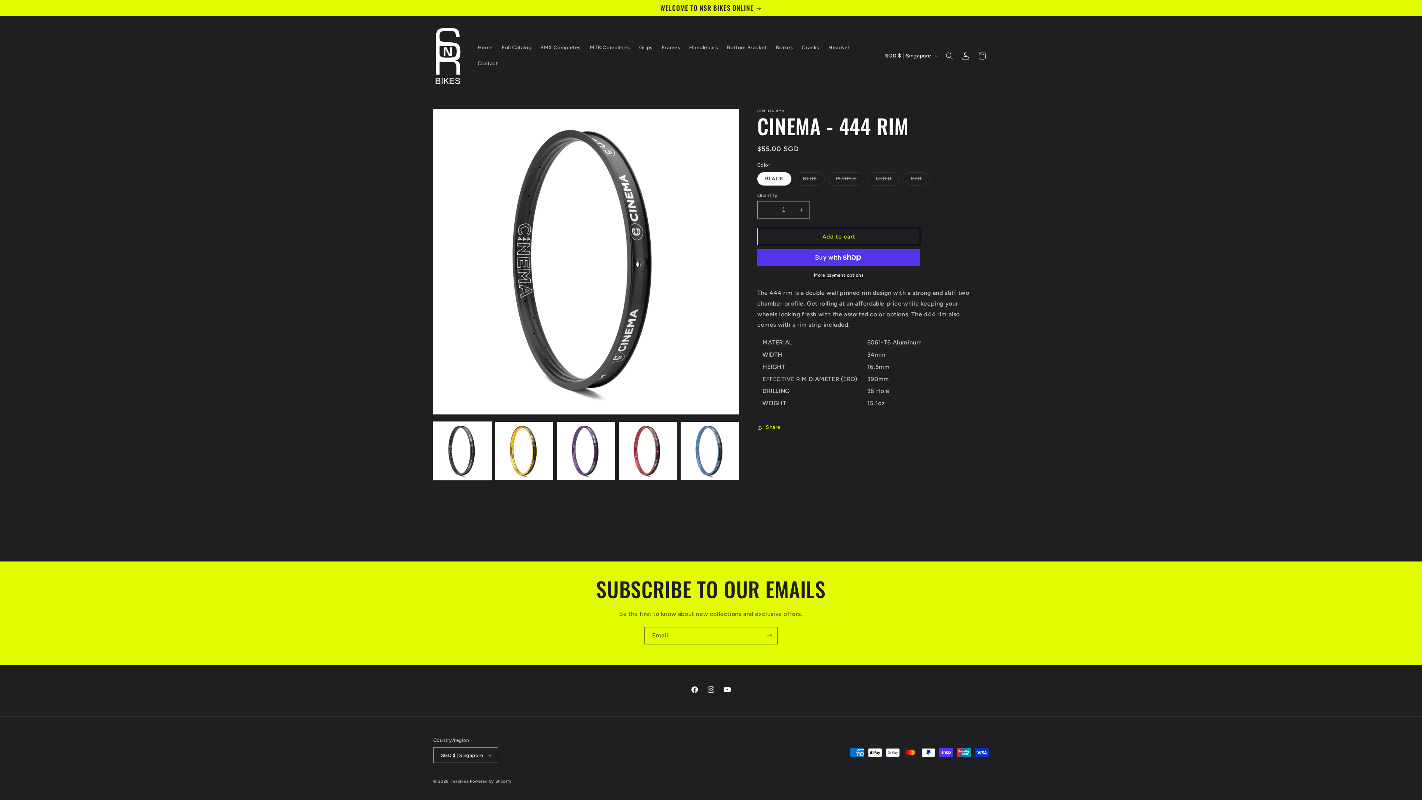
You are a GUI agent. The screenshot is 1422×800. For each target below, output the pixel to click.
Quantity (767, 195)
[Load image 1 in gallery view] (462, 451)
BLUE (814, 180)
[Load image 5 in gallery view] (710, 451)
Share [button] (773, 427)
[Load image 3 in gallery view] (586, 451)
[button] (949, 56)
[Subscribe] (769, 635)
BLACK (774, 179)
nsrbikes (460, 781)
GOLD (887, 180)
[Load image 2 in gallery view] (524, 451)
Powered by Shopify (491, 781)
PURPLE (850, 180)
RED (920, 180)
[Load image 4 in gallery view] (648, 451)
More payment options (839, 275)
